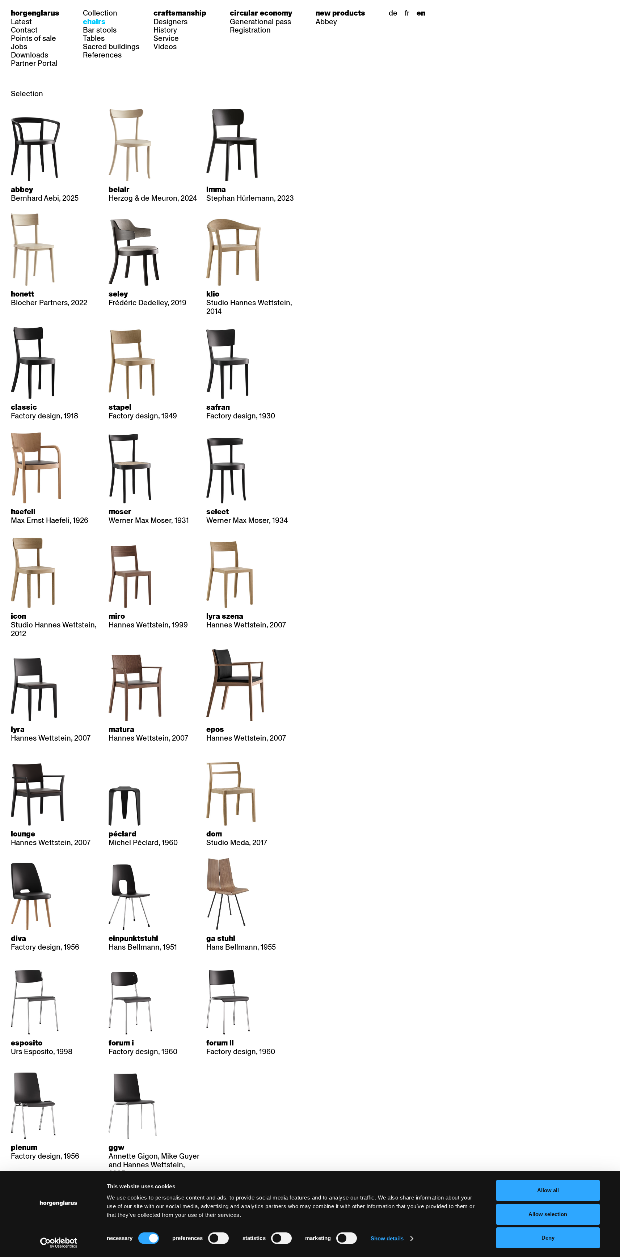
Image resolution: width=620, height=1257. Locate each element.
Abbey (326, 21)
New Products (340, 13)
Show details (387, 1238)
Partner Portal (34, 63)
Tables (94, 38)
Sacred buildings (111, 46)
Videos (165, 46)
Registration (250, 30)
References (102, 55)
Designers (170, 21)
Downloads (29, 55)
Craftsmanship (179, 13)
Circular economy (261, 13)
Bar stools (100, 30)
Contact (24, 30)
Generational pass (260, 21)
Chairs (94, 21)
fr (407, 13)
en (421, 13)
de (393, 13)
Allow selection (547, 1214)
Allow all (548, 1190)
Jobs (19, 46)
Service (166, 38)
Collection (100, 13)
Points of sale (33, 38)
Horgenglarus (35, 13)
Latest (21, 21)
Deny (547, 1238)
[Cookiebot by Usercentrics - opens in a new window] (58, 1242)
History (165, 30)
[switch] (218, 1238)
